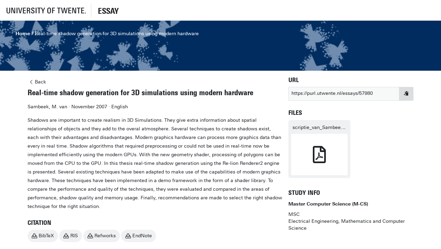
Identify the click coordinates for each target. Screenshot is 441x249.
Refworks (105, 236)
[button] (45, 10)
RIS (74, 236)
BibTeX (46, 236)
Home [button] (23, 34)
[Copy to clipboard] (406, 94)
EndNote (142, 236)
